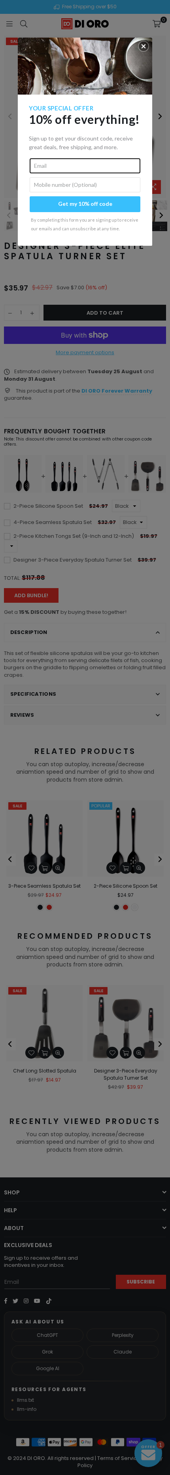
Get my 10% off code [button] (85, 203)
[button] (143, 46)
